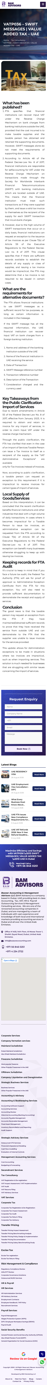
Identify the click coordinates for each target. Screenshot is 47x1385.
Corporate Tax (8, 1202)
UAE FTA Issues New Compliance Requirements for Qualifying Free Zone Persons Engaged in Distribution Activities (19, 817)
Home (6, 40)
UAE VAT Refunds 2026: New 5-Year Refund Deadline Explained (19, 832)
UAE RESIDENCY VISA (19, 772)
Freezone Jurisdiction (12, 1059)
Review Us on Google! (23, 1359)
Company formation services (15, 1041)
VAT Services (7, 1197)
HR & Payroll (7, 1283)
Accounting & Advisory (12, 1095)
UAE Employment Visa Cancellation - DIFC (20, 787)
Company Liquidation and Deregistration (21, 1077)
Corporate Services (10, 1035)
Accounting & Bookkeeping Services (19, 1100)
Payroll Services (9, 1310)
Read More (39, 775)
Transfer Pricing (10, 1225)
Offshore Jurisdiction (11, 1072)
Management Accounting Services (18, 1157)
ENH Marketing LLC (29, 1374)
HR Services (7, 1288)
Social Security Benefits (13, 1330)
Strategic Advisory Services (14, 1138)
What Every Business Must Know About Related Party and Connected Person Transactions (20, 802)
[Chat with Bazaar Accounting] (42, 1362)
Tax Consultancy (18, 40)
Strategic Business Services (15, 1082)
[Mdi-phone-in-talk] (42, 1354)
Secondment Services (12, 1170)
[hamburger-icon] (43, 4)
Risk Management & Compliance (19, 1263)
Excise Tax (7, 1250)
